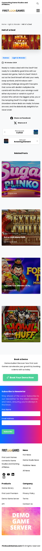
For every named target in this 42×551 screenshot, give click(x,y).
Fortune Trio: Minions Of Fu (17, 285)
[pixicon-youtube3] (8, 474)
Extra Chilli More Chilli (14, 237)
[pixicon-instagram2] (4, 477)
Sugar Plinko (10, 189)
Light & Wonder (14, 24)
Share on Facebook (22, 118)
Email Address (8, 418)
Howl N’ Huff (10, 334)
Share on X (22, 123)
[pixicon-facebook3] (4, 474)
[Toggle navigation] (38, 10)
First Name (6, 409)
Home (4, 24)
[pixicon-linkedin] (13, 474)
